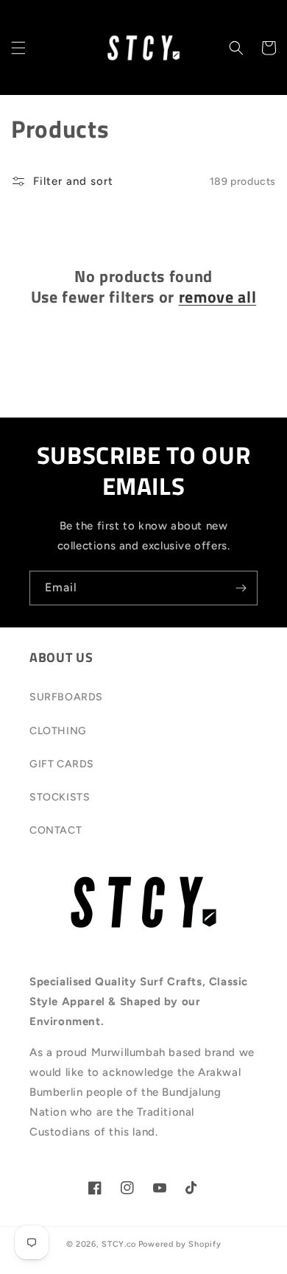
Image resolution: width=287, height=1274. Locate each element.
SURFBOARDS (66, 697)
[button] (18, 48)
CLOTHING (58, 731)
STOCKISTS (59, 797)
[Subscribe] (240, 588)
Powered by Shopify (180, 1244)
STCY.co (119, 1244)
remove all (218, 296)
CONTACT (55, 830)
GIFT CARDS (61, 764)
